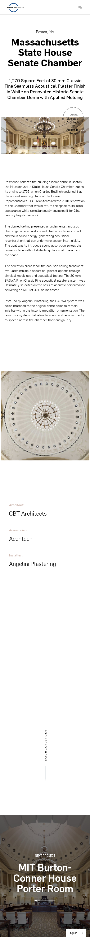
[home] (14, 7)
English (72, 933)
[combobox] (76, 933)
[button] (80, 7)
